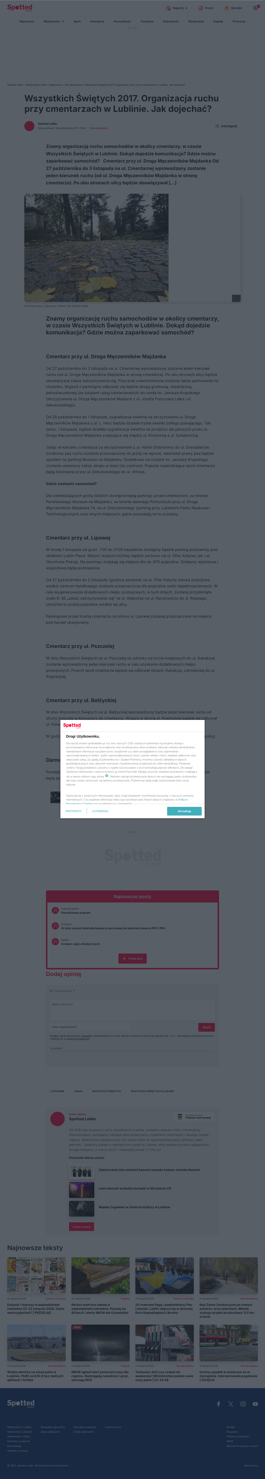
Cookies (87, 803)
